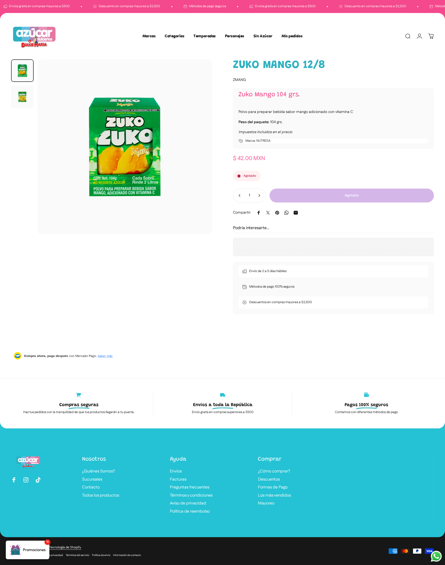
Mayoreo (266, 503)
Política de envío (101, 555)
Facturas (178, 479)
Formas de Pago (273, 487)
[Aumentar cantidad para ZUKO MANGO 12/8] (260, 195)
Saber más (105, 355)
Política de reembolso (190, 511)
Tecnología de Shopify (65, 547)
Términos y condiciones (191, 495)
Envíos (176, 471)
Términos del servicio (77, 555)
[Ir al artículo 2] (22, 97)
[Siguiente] (200, 157)
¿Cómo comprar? (274, 471)
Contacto (91, 487)
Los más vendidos (274, 495)
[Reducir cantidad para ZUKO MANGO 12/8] (238, 195)
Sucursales (92, 479)
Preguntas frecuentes (189, 487)
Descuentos (269, 479)
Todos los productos (100, 495)
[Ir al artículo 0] (22, 70)
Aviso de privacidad (188, 503)
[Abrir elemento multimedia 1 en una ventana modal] (124, 146)
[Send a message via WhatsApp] (436, 556)
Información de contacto (127, 555)
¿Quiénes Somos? (98, 471)
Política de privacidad (50, 555)
